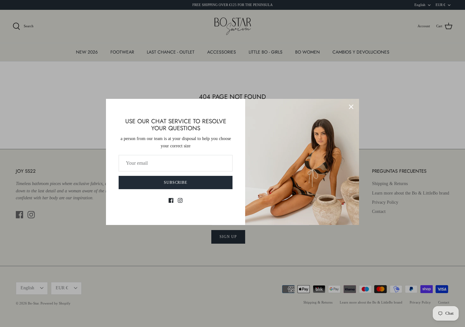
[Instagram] (180, 200)
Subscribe (176, 182)
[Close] (351, 107)
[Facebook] (171, 200)
